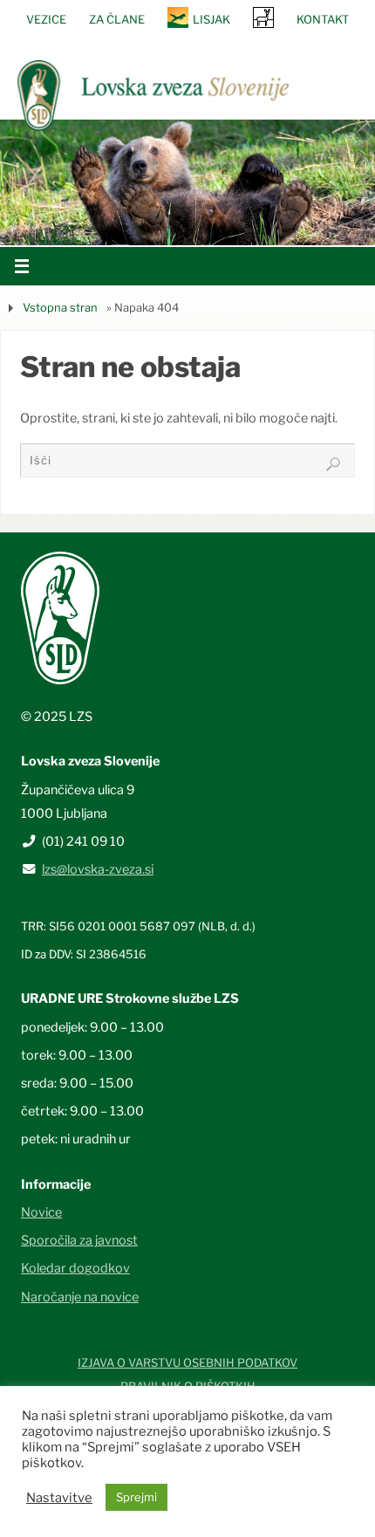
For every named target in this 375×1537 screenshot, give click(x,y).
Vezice (46, 19)
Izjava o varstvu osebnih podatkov (187, 1362)
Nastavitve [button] (59, 1498)
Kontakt (323, 19)
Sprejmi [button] (136, 1497)
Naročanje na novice (80, 1297)
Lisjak (211, 19)
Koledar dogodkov (75, 1268)
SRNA (263, 17)
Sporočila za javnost (79, 1240)
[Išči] (333, 464)
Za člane (117, 19)
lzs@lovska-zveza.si (97, 869)
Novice (41, 1212)
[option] (187, 182)
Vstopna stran (60, 307)
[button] (135, 222)
